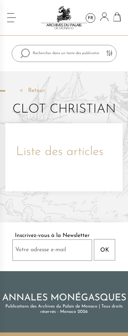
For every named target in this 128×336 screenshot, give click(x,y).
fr (90, 18)
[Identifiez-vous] (104, 17)
